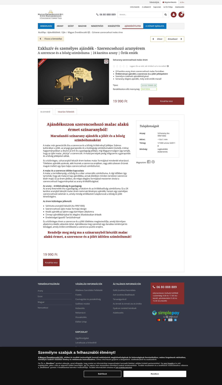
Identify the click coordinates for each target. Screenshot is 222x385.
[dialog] (111, 366)
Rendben (155, 374)
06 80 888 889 (108, 14)
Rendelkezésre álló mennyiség (126, 89)
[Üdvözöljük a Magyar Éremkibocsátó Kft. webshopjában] (174, 14)
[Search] (166, 14)
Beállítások (102, 374)
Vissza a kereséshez (53, 38)
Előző (159, 39)
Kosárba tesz (166, 101)
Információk (134, 7)
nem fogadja (169, 363)
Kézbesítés (80, 308)
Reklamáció (80, 312)
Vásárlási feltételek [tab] (66, 111)
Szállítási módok (82, 303)
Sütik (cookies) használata (124, 290)
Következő (172, 39)
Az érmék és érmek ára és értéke (127, 303)
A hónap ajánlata (155, 26)
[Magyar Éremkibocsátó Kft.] (50, 15)
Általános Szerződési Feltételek (89, 290)
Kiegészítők (114, 26)
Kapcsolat (157, 7)
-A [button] (181, 2)
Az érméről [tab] (45, 111)
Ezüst (71, 26)
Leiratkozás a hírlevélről (85, 342)
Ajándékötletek (133, 26)
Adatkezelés (179, 7)
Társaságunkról (119, 299)
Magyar (82, 26)
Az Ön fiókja (168, 7)
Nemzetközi (97, 26)
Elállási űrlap (81, 321)
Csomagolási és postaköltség (88, 299)
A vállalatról (146, 7)
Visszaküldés (81, 317)
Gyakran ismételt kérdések (124, 308)
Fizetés (78, 294)
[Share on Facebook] (149, 162)
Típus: (115, 85)
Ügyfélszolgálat (82, 338)
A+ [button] (183, 2)
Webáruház (46, 26)
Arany (60, 26)
